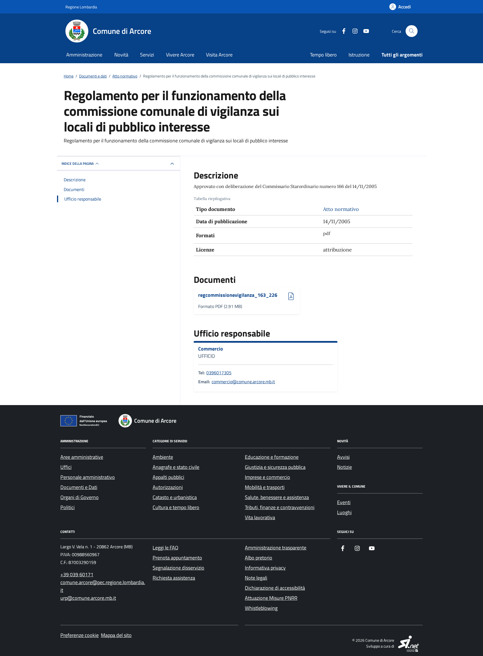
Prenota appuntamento (177, 557)
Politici (67, 507)
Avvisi (343, 457)
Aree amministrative (81, 457)
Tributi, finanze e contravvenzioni (279, 507)
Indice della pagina (77, 163)
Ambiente (163, 457)
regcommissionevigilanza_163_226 (237, 295)
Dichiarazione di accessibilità (275, 588)
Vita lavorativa (260, 517)
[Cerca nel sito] (412, 31)
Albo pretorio (258, 557)
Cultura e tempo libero (176, 507)
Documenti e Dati (78, 487)
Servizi (147, 54)
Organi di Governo (79, 497)
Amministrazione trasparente (275, 547)
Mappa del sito (116, 635)
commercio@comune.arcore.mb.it (243, 381)
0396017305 (218, 372)
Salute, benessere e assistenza (277, 497)
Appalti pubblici (168, 477)
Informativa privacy (265, 568)
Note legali (256, 578)
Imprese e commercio (267, 477)
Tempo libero (323, 54)
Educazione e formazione (272, 457)
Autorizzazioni (168, 487)
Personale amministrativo (87, 477)
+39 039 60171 (76, 574)
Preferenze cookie (79, 635)
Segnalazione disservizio (178, 568)
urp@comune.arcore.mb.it (88, 598)
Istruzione (359, 54)
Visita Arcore (219, 54)
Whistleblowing (261, 608)
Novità (121, 54)
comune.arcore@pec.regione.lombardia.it (102, 586)
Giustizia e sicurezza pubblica (275, 467)
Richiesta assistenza (174, 578)
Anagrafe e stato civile (176, 467)
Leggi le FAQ (165, 547)
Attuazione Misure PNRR (271, 598)
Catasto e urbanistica (175, 497)
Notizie (344, 467)
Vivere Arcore (180, 54)
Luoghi (344, 512)
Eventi (344, 502)
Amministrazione (84, 54)
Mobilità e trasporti (265, 487)
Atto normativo (341, 209)
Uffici (66, 467)
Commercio (210, 348)
